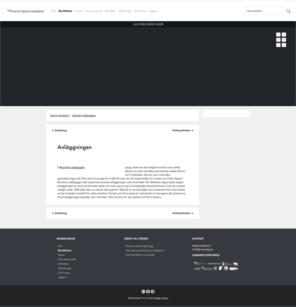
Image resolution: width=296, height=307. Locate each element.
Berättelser (65, 11)
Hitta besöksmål (94, 11)
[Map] (148, 59)
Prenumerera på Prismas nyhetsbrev (145, 250)
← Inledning (59, 130)
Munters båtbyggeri (84, 115)
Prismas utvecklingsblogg (139, 246)
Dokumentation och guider (140, 255)
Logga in (153, 11)
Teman (78, 11)
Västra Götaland (59, 115)
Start (53, 11)
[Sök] (288, 11)
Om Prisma (140, 11)
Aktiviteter (110, 11)
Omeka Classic (160, 297)
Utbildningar (125, 11)
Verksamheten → (182, 130)
